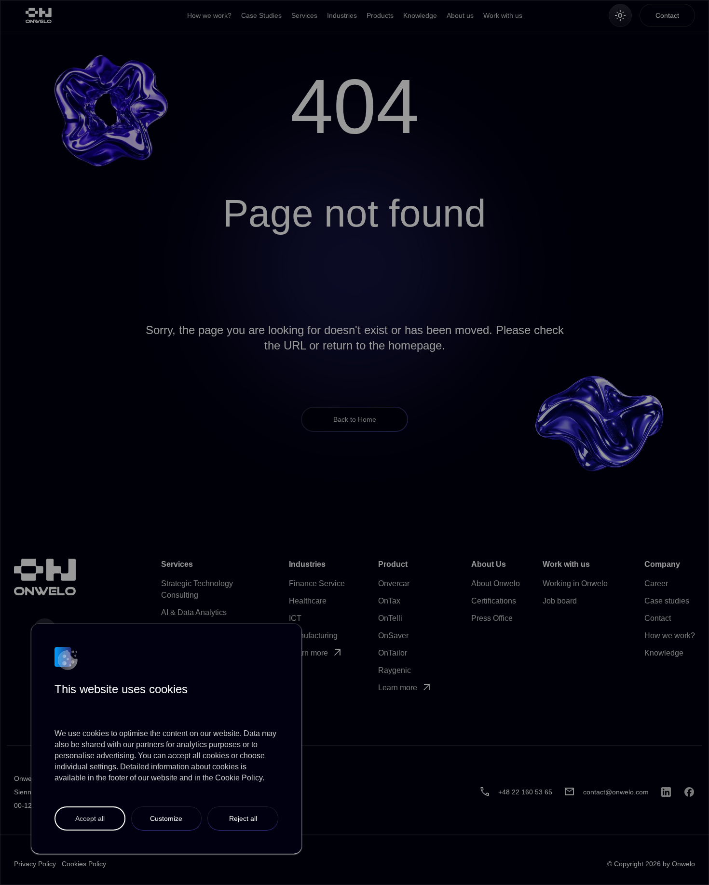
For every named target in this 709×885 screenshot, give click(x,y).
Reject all (243, 818)
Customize (166, 818)
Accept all (90, 818)
